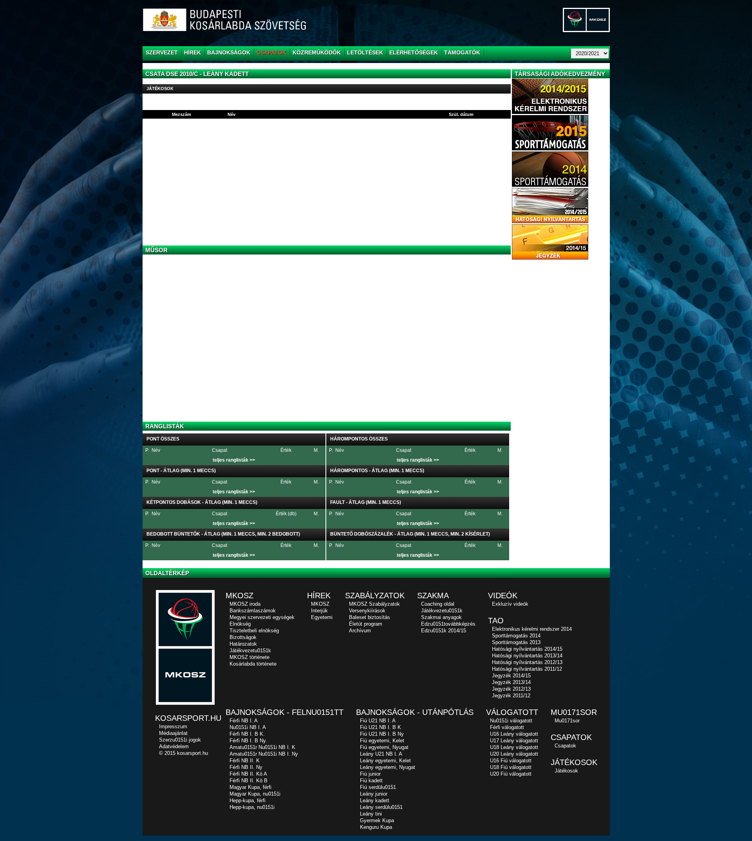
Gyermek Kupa (377, 820)
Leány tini (371, 814)
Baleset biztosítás (369, 617)
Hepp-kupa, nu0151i (252, 807)
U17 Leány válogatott (514, 741)
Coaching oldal (437, 604)
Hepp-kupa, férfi (248, 800)
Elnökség (240, 624)
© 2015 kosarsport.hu (183, 753)
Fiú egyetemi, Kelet (382, 741)
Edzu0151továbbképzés (448, 624)
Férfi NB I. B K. (247, 734)
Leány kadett (374, 800)
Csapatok (565, 746)
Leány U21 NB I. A (381, 754)
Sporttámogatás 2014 (516, 636)
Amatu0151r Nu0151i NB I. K (262, 747)
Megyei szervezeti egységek (262, 617)
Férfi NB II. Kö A (248, 774)
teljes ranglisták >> (234, 460)
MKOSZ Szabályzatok (374, 604)
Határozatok (243, 644)
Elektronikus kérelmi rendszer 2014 (532, 629)
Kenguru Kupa (376, 827)
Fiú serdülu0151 (378, 787)
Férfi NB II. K (245, 760)
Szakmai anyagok (441, 617)
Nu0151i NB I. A (248, 727)
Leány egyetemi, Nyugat (387, 767)
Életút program (365, 624)
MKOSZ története (249, 657)
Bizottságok (243, 637)
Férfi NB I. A (244, 721)
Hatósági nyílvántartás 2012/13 (527, 662)
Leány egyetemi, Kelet (385, 760)
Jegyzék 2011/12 (511, 695)
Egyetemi (322, 617)
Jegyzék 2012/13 (511, 689)
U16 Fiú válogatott (510, 760)
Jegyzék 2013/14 (511, 682)
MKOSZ (320, 604)
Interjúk (319, 611)
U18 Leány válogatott (514, 747)
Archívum (360, 630)
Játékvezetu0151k (250, 650)
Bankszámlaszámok (253, 611)
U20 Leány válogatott (514, 754)
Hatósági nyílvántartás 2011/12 (527, 669)
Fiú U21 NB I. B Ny (382, 734)
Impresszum (173, 726)
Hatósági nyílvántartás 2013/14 (527, 656)
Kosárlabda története (253, 664)
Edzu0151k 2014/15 (443, 630)
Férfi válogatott (507, 727)
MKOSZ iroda (245, 604)
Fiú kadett (371, 780)
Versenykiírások (367, 611)
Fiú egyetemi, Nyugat (384, 747)
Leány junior (373, 794)
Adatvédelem (174, 746)
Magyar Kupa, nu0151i (255, 794)
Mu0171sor (567, 721)
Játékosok (566, 771)
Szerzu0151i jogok (180, 740)
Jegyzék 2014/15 (511, 676)
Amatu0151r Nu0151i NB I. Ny (264, 754)
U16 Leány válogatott (514, 734)
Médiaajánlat (173, 733)
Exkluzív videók (510, 604)
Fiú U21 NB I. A (378, 721)
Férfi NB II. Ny (246, 767)
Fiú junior (370, 774)
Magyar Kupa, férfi (250, 787)
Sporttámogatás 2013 (516, 642)
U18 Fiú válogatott (510, 767)
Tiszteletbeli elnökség (254, 630)
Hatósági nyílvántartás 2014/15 (527, 649)
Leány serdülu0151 (381, 807)
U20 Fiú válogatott (510, 774)
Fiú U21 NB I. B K (380, 727)
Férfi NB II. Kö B (249, 780)
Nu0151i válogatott (511, 721)
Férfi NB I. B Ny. (248, 741)
